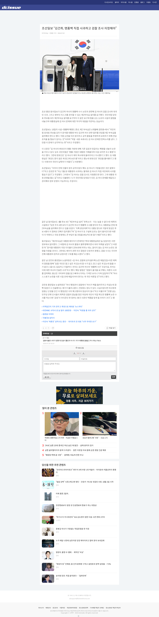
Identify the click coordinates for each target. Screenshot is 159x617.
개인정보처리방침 (72, 608)
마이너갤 (123, 2)
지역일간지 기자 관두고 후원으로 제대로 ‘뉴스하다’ (63, 307)
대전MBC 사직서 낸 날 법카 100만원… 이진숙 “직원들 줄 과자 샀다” (69, 310)
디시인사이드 (109, 2)
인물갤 (136, 2)
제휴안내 (48, 608)
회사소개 (41, 608)
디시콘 (154, 2)
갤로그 (142, 2)
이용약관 (62, 608)
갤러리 (117, 2)
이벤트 (148, 2)
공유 (52, 327)
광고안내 (55, 608)
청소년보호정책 (83, 608)
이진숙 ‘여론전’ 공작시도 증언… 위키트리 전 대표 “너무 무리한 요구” (69, 322)
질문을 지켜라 (48, 314)
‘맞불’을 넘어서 (49, 318)
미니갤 (130, 2)
